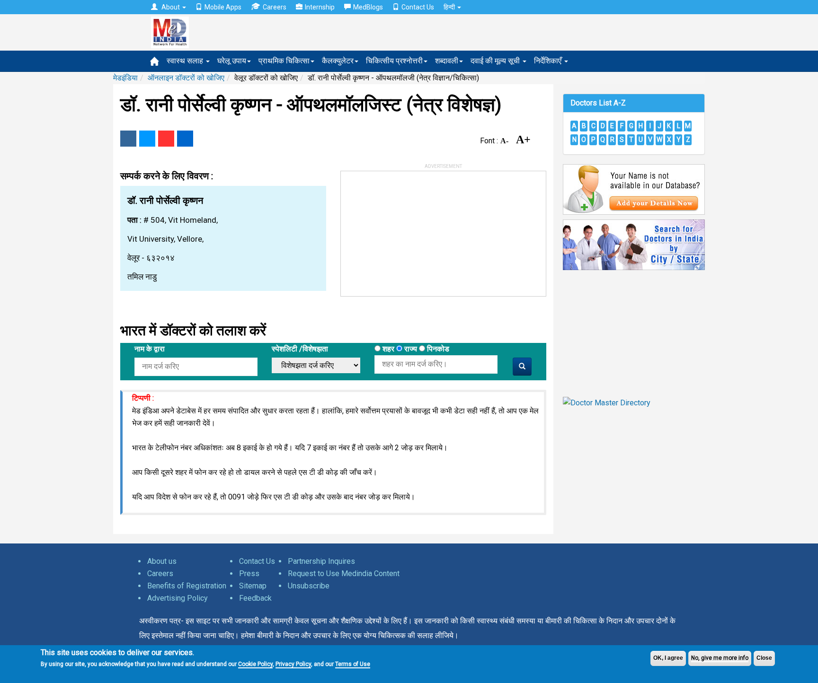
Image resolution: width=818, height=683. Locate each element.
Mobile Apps (222, 7)
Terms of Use (352, 664)
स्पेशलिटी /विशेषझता (300, 348)
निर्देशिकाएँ (548, 60)
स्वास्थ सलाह (186, 60)
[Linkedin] (185, 139)
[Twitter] (147, 139)
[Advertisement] (412, 230)
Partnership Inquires (321, 561)
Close (764, 658)
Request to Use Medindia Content (344, 573)
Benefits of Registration (186, 585)
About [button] (170, 7)
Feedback (255, 598)
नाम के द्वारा (149, 348)
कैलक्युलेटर (338, 60)
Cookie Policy (255, 664)
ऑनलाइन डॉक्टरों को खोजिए (186, 77)
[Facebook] (128, 139)
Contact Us (417, 7)
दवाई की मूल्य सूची (496, 60)
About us (162, 561)
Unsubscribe (308, 585)
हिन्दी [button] (450, 7)
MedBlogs (368, 7)
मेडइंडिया (125, 77)
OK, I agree (668, 658)
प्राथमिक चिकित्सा (284, 60)
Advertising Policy (177, 598)
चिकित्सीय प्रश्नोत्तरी (394, 60)
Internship (320, 7)
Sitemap (253, 585)
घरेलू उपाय (231, 60)
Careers (274, 7)
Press (249, 573)
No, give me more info (719, 658)
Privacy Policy (293, 664)
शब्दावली (446, 60)
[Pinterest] (166, 139)
